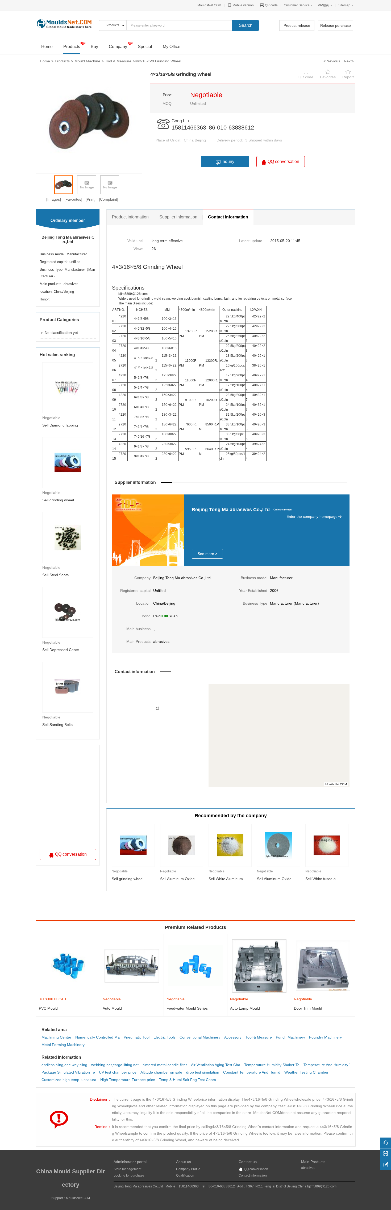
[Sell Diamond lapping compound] (68, 387)
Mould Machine (87, 61)
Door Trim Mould (308, 1008)
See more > (207, 554)
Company (118, 46)
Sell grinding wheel (58, 500)
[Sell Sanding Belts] (68, 687)
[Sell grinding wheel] (68, 462)
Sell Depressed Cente (60, 650)
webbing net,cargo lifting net (115, 1065)
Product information (130, 217)
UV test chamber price (117, 1072)
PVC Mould (48, 1008)
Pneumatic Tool (136, 1037)
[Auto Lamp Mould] (259, 966)
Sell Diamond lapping (60, 425)
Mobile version (243, 5)
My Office (171, 46)
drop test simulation (202, 1072)
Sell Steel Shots (55, 575)
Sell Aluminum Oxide (177, 879)
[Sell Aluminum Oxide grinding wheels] (278, 845)
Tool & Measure (118, 61)
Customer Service (297, 5)
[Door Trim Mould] (323, 966)
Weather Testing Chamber (306, 1072)
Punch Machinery (290, 1037)
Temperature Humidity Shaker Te (272, 1065)
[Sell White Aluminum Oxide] (230, 845)
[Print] (90, 199)
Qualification (185, 1175)
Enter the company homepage (312, 516)
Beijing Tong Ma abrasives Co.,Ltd (67, 239)
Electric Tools (164, 1037)
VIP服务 (323, 5)
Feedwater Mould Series (187, 1008)
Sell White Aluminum (226, 879)
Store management (127, 1169)
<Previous (331, 61)
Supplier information (178, 217)
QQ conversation (256, 1169)
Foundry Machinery (325, 1037)
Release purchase (335, 25)
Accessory (233, 1037)
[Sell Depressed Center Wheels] (68, 612)
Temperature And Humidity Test (329, 1065)
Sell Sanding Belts (57, 724)
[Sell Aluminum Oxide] (181, 845)
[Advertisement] (71, 798)
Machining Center (56, 1037)
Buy (94, 46)
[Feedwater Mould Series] (196, 966)
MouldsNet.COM (209, 5)
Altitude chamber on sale (161, 1072)
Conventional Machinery (200, 1037)
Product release (297, 25)
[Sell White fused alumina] (327, 845)
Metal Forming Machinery (63, 1045)
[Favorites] (73, 199)
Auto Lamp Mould (245, 1008)
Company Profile (188, 1169)
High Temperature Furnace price (127, 1080)
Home (45, 61)
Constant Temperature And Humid (251, 1072)
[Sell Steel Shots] (68, 537)
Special (145, 46)
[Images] (53, 199)
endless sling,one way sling (64, 1065)
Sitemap (344, 5)
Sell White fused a (320, 879)
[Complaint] (108, 199)
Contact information (228, 217)
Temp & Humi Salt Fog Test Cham (187, 1080)
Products (71, 46)
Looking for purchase (129, 1175)
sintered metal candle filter (165, 1065)
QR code (271, 5)
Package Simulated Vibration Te (68, 1072)
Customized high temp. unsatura (68, 1080)
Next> (349, 61)
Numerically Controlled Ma (97, 1037)
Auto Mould (112, 1008)
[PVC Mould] (68, 966)
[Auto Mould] (132, 966)
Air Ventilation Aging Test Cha (215, 1065)
